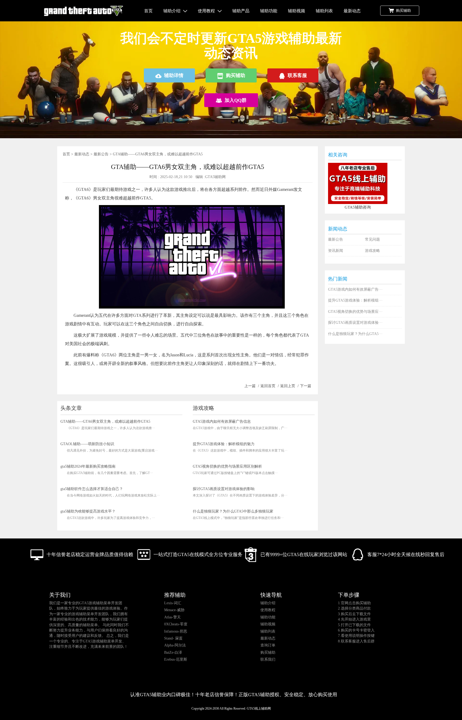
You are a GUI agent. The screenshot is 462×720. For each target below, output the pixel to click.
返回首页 (267, 386)
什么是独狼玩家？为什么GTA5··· (355, 334)
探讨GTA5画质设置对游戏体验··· (355, 323)
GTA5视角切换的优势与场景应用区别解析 (227, 466)
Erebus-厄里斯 (175, 659)
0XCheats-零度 (175, 624)
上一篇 (250, 386)
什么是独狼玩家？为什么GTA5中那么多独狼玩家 (233, 511)
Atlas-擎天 (172, 617)
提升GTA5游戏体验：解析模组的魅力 (224, 444)
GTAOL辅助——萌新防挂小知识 (87, 444)
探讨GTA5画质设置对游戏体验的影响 (224, 489)
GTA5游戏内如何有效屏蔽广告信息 (222, 421)
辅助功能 (268, 11)
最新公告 (101, 154)
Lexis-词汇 (172, 603)
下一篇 (305, 386)
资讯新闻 (335, 251)
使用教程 (206, 11)
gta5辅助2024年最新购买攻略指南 (88, 466)
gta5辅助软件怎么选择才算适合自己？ (91, 489)
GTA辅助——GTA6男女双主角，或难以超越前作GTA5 (105, 421)
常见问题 (372, 239)
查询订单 (267, 645)
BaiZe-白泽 (173, 652)
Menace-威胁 (174, 610)
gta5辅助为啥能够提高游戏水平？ (88, 511)
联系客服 (297, 75)
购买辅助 (403, 11)
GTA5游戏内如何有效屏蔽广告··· (355, 289)
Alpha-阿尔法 (175, 645)
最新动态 (352, 11)
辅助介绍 (171, 11)
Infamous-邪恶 (175, 631)
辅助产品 (240, 11)
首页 (148, 11)
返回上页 (287, 386)
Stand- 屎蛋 (173, 638)
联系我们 (267, 659)
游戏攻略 (372, 251)
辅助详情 (173, 75)
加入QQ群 (236, 100)
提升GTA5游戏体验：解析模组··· (355, 300)
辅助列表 (324, 11)
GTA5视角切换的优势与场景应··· (355, 312)
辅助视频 (296, 11)
